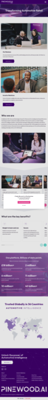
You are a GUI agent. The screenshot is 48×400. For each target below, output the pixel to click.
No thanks (24, 205)
